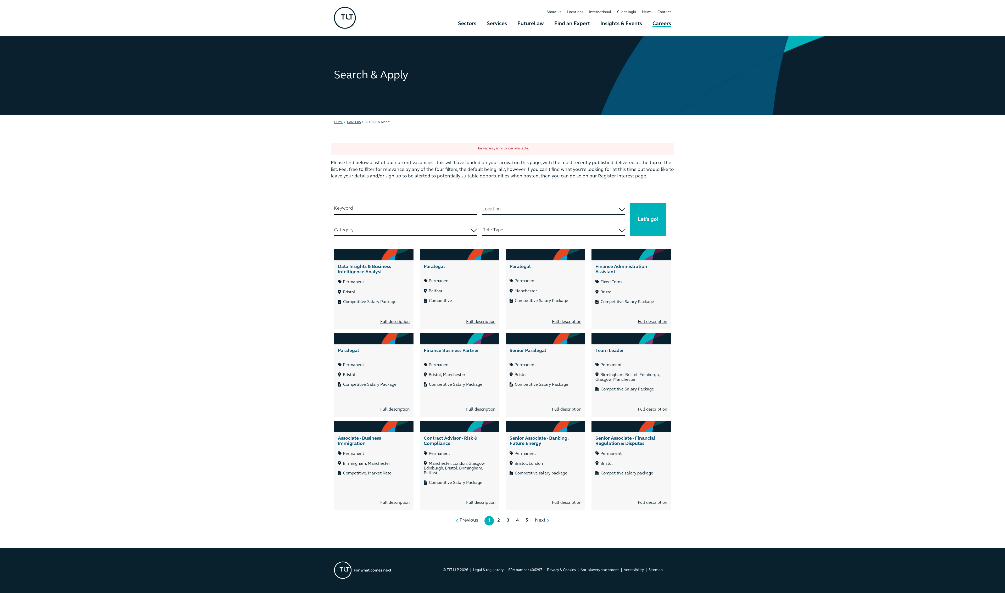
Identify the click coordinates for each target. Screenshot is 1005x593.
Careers (661, 23)
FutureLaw (530, 23)
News (646, 12)
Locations (575, 12)
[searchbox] (554, 209)
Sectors (467, 23)
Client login (626, 12)
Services (497, 23)
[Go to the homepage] (363, 570)
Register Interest (616, 176)
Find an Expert (572, 23)
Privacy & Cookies (561, 570)
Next (540, 520)
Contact (664, 12)
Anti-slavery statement (599, 570)
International (600, 12)
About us (553, 12)
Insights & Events (621, 23)
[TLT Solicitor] (345, 18)
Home (338, 122)
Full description (395, 322)
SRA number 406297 (525, 570)
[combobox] (554, 210)
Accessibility (634, 570)
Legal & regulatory (488, 570)
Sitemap (656, 570)
